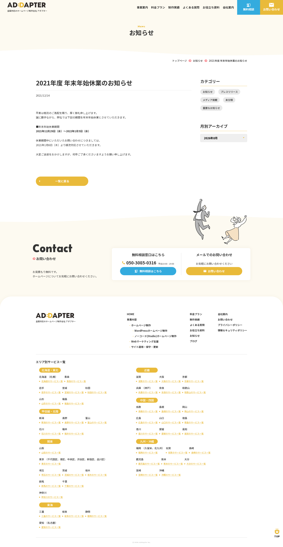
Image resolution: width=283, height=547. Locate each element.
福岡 (138, 448)
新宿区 (90, 459)
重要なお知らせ (211, 108)
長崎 (191, 448)
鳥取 (138, 407)
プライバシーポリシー (230, 325)
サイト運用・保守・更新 (143, 347)
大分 (186, 459)
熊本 (163, 459)
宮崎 (138, 470)
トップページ (179, 60)
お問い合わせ (216, 271)
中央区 (71, 459)
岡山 (184, 407)
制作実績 (173, 7)
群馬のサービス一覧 (51, 485)
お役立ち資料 (211, 7)
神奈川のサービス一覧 (52, 497)
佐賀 (168, 448)
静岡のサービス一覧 (97, 516)
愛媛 (161, 429)
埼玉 (41, 470)
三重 (41, 511)
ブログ (193, 341)
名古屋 (51, 522)
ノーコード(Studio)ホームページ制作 (155, 336)
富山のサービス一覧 (97, 422)
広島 (138, 418)
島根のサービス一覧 (171, 411)
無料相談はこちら (151, 271)
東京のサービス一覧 (51, 463)
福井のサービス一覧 (74, 433)
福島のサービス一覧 (74, 403)
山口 (161, 418)
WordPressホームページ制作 (150, 330)
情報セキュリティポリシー (232, 330)
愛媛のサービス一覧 (171, 433)
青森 (66, 376)
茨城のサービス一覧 (74, 474)
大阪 (161, 376)
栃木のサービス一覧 (97, 474)
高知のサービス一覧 (194, 433)
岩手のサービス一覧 (51, 392)
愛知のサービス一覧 (51, 527)
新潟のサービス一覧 (51, 422)
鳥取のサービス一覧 (148, 411)
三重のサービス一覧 (51, 516)
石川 (41, 429)
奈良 (161, 388)
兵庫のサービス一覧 (148, 392)
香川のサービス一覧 (148, 433)
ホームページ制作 (140, 325)
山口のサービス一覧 (171, 422)
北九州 (158, 448)
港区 (62, 459)
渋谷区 (81, 459)
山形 (41, 399)
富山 (87, 418)
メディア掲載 (210, 100)
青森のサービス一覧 (76, 381)
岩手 (41, 388)
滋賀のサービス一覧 (148, 381)
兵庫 (138, 388)
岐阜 (64, 511)
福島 (64, 399)
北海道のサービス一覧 (52, 381)
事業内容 (132, 319)
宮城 (64, 388)
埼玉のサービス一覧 (51, 474)
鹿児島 (139, 459)
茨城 (64, 470)
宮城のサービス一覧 (74, 392)
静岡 (87, 511)
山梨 (41, 448)
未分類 (229, 100)
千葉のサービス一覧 (74, 485)
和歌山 (186, 388)
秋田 (87, 388)
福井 (64, 429)
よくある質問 (191, 7)
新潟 (41, 418)
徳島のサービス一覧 (194, 422)
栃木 (87, 470)
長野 (64, 418)
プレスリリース (229, 91)
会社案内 (228, 7)
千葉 (64, 481)
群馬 (41, 481)
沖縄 (161, 470)
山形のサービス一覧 (51, 403)
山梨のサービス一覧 (51, 452)
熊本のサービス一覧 (173, 463)
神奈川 (43, 492)
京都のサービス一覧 (194, 381)
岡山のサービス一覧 (194, 411)
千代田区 (52, 459)
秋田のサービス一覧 (97, 392)
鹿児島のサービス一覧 (149, 463)
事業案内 (142, 7)
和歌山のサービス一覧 (195, 392)
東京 (41, 459)
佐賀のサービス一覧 (177, 452)
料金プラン (158, 7)
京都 (184, 376)
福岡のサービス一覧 (148, 452)
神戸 (147, 388)
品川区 (100, 459)
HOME (130, 314)
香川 (138, 429)
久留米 (148, 448)
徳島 (184, 418)
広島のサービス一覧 (148, 422)
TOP (277, 536)
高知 (184, 429)
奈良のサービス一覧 (171, 392)
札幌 (52, 376)
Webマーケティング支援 (144, 341)
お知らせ (198, 60)
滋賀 (138, 376)
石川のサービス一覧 (51, 433)
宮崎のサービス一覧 (148, 474)
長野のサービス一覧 (74, 422)
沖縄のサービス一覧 (171, 474)
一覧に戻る (62, 181)
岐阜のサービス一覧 (74, 516)
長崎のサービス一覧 (200, 452)
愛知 (41, 522)
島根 (161, 407)
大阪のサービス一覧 (171, 381)
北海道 (43, 376)
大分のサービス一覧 (196, 463)
